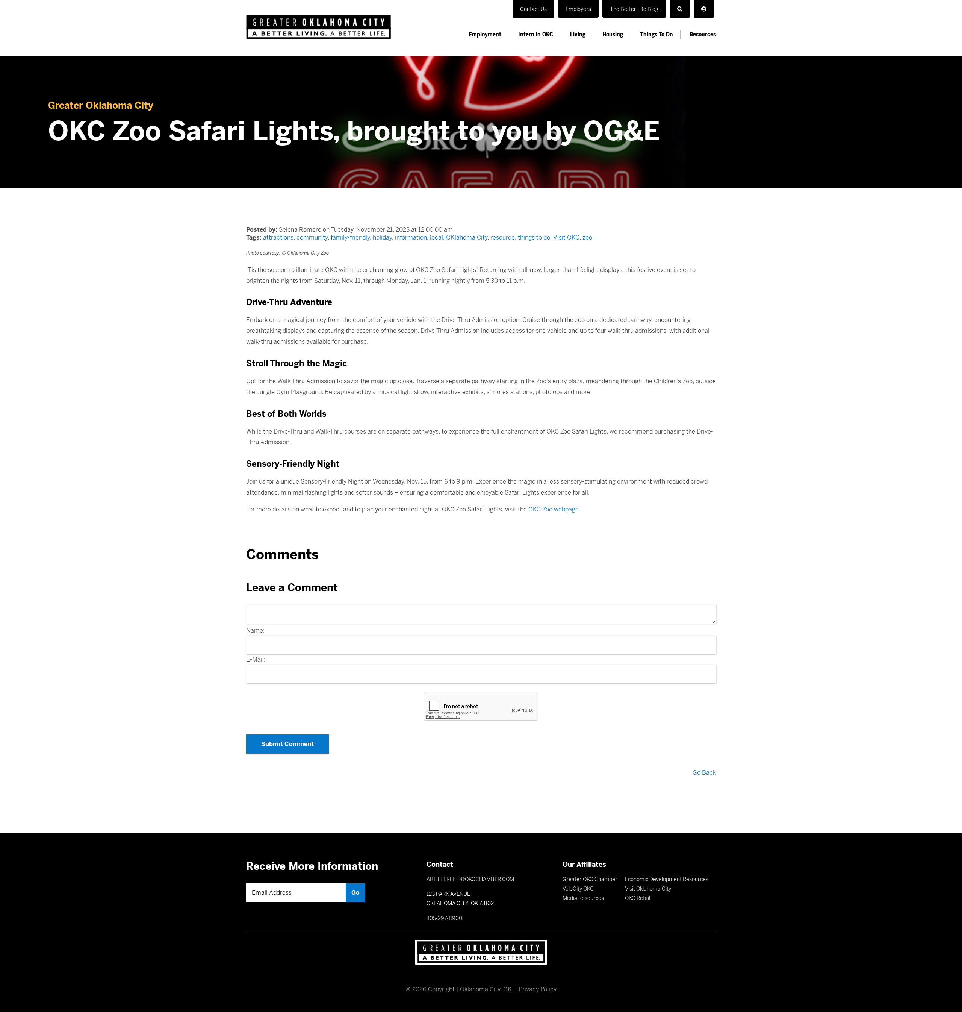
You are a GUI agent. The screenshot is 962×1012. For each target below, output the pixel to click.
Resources (703, 34)
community (312, 237)
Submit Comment (287, 744)
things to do (534, 237)
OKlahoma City (466, 237)
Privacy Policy (538, 989)
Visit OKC (566, 237)
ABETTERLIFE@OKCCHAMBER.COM (470, 879)
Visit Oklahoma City (648, 888)
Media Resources (583, 898)
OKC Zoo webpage (553, 509)
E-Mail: (255, 659)
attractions (278, 237)
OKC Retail (637, 898)
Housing (612, 34)
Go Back (704, 773)
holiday (382, 237)
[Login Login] (704, 9)
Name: (255, 630)
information (411, 237)
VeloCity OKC (578, 888)
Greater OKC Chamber (590, 879)
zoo (587, 237)
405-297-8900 (444, 918)
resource (502, 237)
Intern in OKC (535, 34)
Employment (485, 34)
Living (577, 34)
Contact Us (533, 9)
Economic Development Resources (666, 879)
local (436, 237)
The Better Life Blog (634, 9)
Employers (578, 9)
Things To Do (656, 34)
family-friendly (350, 237)
